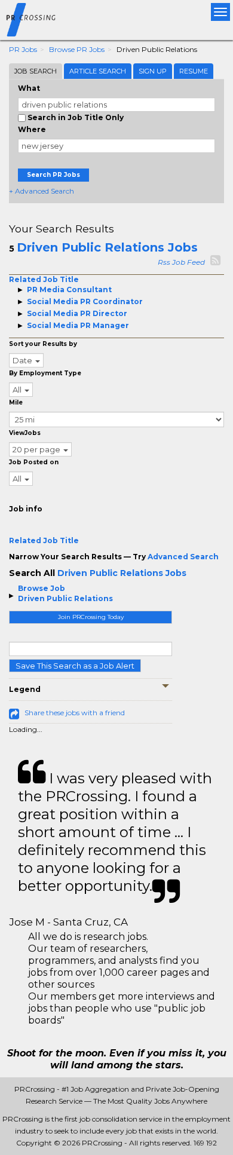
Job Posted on (34, 462)
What (29, 88)
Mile (16, 402)
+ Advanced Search (41, 190)
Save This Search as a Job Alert (75, 665)
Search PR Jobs (53, 175)
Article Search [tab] (97, 71)
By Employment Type (45, 373)
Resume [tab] (193, 71)
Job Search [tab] (35, 71)
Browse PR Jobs (77, 49)
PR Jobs (23, 49)
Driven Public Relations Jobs (107, 247)
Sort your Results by (43, 344)
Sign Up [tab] (153, 71)
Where (32, 129)
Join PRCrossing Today (91, 617)
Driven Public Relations (65, 598)
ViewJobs (25, 433)
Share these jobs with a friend (74, 712)
